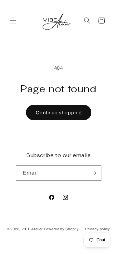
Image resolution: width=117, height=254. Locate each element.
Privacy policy (97, 229)
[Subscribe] (94, 173)
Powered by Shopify (61, 229)
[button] (13, 20)
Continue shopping (59, 112)
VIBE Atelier (32, 229)
